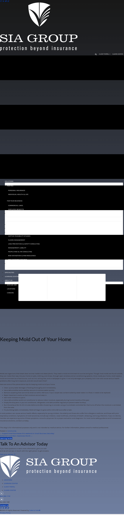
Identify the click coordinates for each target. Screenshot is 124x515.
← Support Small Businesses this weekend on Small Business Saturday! (27, 433)
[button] (7, 454)
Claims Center (117, 54)
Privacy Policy (5, 513)
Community (11, 431)
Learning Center (11, 483)
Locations (8, 480)
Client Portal (104, 54)
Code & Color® (34, 510)
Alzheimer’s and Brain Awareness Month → (16, 436)
